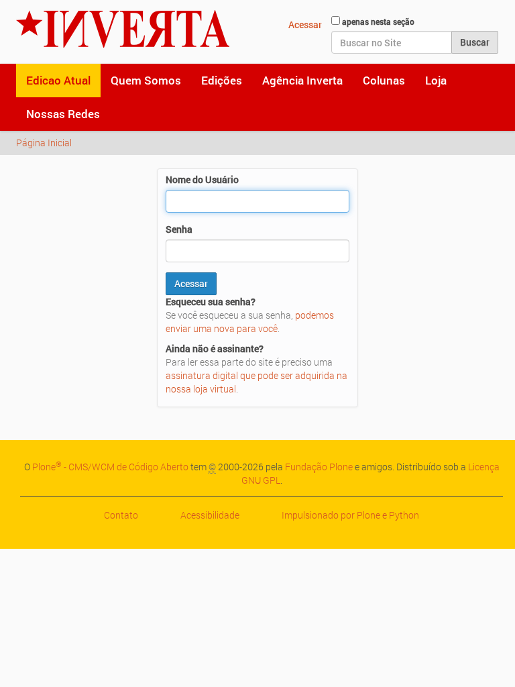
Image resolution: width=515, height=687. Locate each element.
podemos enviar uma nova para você (250, 322)
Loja (436, 80)
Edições (221, 80)
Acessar (305, 24)
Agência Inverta (302, 80)
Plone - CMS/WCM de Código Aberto (110, 466)
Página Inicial (44, 142)
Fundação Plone (319, 466)
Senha (179, 229)
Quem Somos (146, 80)
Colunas (384, 80)
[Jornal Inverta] (122, 29)
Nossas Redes (63, 113)
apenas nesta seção (378, 21)
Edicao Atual (58, 80)
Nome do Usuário (202, 179)
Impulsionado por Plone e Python (350, 515)
